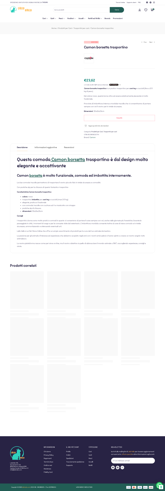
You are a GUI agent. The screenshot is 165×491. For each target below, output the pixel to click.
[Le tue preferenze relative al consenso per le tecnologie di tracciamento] (161, 487)
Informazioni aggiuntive (46, 147)
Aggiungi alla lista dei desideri (98, 126)
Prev (144, 42)
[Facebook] (147, 2)
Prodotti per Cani (65, 28)
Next (151, 42)
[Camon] (89, 64)
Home (54, 28)
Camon (93, 137)
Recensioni (69, 147)
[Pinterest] (150, 2)
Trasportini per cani (81, 28)
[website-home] (24, 9)
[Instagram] (154, 2)
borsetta (35, 175)
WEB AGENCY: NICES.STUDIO (84, 487)
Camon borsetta (68, 159)
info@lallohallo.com (16, 470)
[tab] (22, 147)
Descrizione (22, 147)
